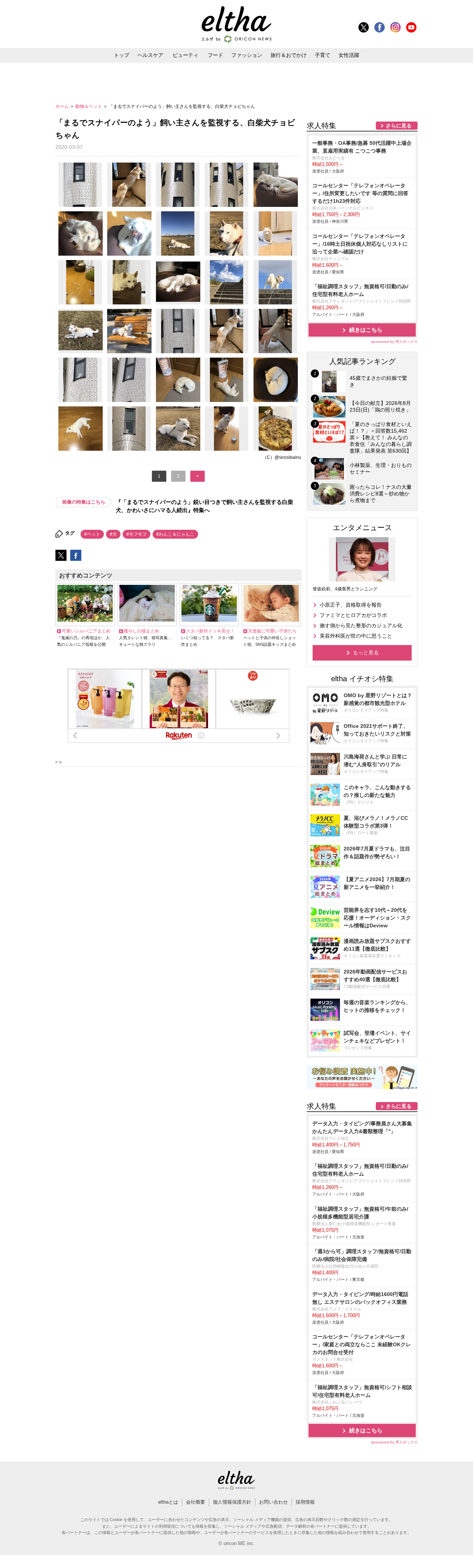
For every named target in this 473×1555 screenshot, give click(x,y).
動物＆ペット (89, 106)
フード (215, 55)
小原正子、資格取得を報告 (351, 605)
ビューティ (185, 55)
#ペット (92, 534)
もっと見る (366, 652)
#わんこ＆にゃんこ (175, 534)
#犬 (113, 534)
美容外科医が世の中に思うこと (356, 636)
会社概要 (195, 1502)
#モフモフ (136, 534)
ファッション (246, 55)
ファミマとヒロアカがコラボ (353, 615)
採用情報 (305, 1502)
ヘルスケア (150, 55)
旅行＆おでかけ (288, 55)
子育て (322, 55)
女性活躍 (348, 55)
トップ (121, 55)
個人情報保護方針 (232, 1502)
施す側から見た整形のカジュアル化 (361, 625)
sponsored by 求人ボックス (394, 342)
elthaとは (168, 1502)
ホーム (62, 106)
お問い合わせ (273, 1502)
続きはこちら (365, 330)
